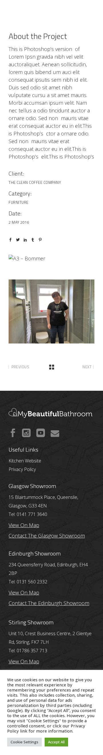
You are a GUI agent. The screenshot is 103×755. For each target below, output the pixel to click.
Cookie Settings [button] (24, 741)
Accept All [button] (56, 741)
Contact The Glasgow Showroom (47, 535)
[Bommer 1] (51, 311)
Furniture (19, 202)
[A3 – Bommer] (51, 258)
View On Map (24, 592)
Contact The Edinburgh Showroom (49, 603)
